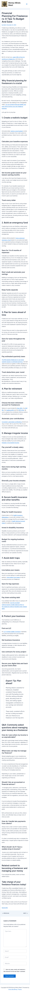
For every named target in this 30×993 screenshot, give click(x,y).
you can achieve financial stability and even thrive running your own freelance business (14, 106)
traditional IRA (10, 410)
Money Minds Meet (14, 4)
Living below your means (13, 577)
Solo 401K (19, 408)
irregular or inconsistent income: (10, 442)
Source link (5, 907)
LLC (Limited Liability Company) (12, 631)
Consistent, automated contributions (12, 422)
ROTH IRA (21, 410)
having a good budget (17, 131)
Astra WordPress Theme (15, 989)
